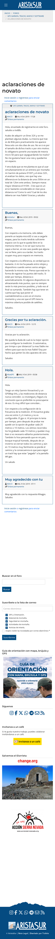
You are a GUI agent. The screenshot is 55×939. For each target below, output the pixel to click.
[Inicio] (31, 5)
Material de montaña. (18, 618)
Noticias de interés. (17, 627)
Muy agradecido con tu (24, 479)
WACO (9, 116)
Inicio (7, 13)
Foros (16, 13)
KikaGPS (10, 374)
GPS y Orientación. (16, 614)
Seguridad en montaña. (18, 621)
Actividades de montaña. (19, 624)
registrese (23, 97)
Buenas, (11, 213)
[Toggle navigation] (6, 5)
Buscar (6, 589)
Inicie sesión (10, 97)
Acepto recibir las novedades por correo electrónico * (28, 630)
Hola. (9, 370)
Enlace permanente (16, 119)
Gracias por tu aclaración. (26, 320)
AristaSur (11, 217)
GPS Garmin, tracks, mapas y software (25, 16)
